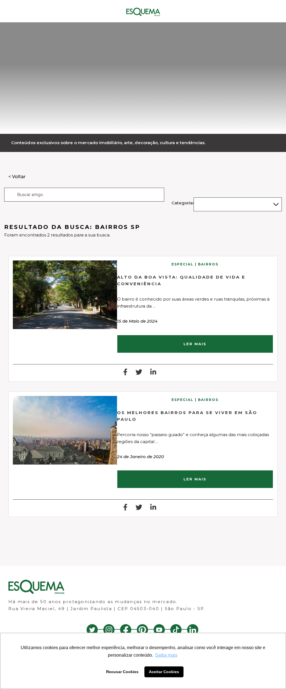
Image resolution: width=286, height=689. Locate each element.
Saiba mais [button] (166, 655)
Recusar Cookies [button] (122, 671)
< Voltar (16, 176)
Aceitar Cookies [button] (164, 671)
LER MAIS (194, 344)
